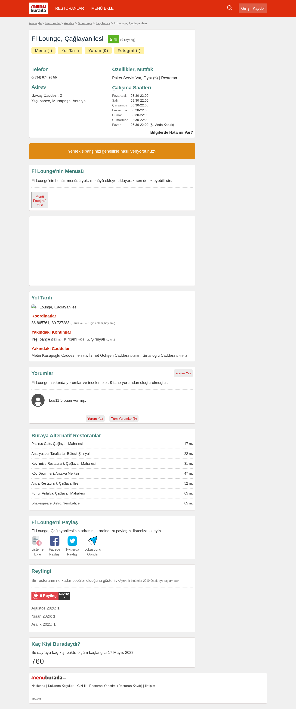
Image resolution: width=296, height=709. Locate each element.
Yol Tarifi (70, 50)
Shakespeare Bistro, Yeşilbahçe (55, 503)
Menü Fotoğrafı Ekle (39, 201)
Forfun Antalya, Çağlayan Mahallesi (58, 493)
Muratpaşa (85, 23)
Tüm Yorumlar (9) (124, 418)
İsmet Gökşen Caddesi (109, 355)
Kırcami (70, 339)
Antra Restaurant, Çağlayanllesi (55, 483)
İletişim (150, 686)
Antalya (69, 23)
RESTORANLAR (69, 8)
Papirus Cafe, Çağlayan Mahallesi (57, 444)
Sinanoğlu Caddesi (159, 355)
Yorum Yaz (183, 373)
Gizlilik (81, 686)
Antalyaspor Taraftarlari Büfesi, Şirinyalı (60, 454)
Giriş (245, 8)
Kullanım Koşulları (61, 686)
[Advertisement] (112, 251)
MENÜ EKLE (102, 8)
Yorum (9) (98, 50)
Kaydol (259, 8)
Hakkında (38, 686)
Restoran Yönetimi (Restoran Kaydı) (115, 686)
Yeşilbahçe (103, 23)
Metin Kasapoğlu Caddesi (53, 355)
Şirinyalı (98, 339)
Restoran (169, 78)
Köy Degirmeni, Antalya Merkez (55, 473)
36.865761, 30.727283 (50, 323)
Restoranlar (53, 23)
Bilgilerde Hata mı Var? (171, 132)
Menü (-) (43, 50)
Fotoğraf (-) (129, 50)
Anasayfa (35, 23)
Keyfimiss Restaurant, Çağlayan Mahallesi (63, 463)
